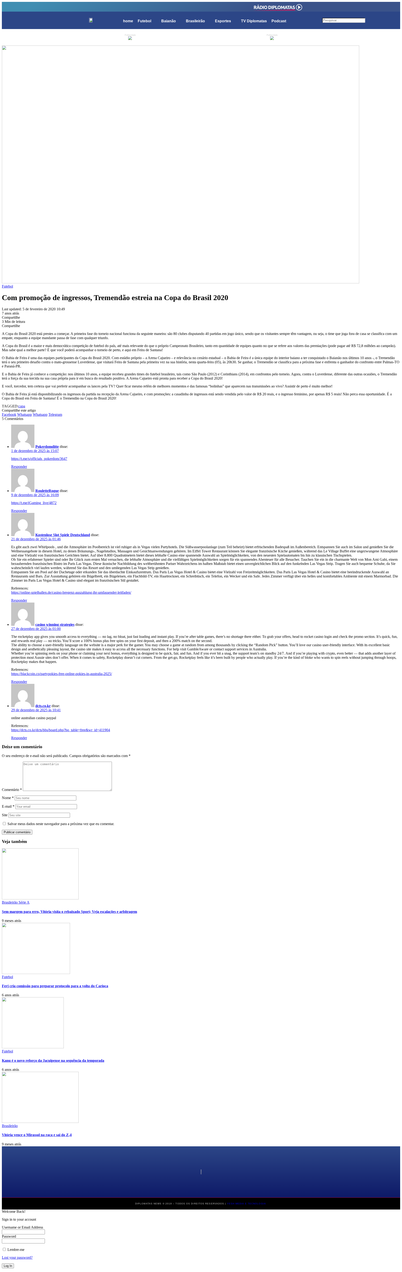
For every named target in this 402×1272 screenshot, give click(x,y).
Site (4, 815)
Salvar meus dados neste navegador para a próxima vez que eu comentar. (60, 824)
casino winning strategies (54, 624)
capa (21, 406)
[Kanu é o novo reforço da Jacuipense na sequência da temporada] (33, 1047)
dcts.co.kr (43, 706)
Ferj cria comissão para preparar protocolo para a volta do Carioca (55, 986)
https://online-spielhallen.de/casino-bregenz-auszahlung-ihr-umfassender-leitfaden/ (71, 592)
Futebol (7, 286)
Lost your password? (17, 1257)
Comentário (12, 790)
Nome (8, 798)
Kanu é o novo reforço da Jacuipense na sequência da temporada (53, 1060)
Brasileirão (10, 1126)
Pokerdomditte (47, 447)
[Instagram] (124, 6)
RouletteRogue (47, 491)
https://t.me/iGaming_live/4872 (34, 503)
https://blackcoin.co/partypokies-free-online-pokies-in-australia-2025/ (61, 674)
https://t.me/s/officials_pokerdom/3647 (39, 459)
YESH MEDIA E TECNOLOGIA (247, 1203)
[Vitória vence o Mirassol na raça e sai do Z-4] (40, 1122)
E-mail (8, 806)
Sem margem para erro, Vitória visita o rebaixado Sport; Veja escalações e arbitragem (69, 912)
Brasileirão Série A (16, 902)
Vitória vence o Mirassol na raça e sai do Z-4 (37, 1135)
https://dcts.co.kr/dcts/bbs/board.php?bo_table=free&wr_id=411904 (60, 730)
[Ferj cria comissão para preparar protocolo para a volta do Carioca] (36, 973)
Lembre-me (15, 1250)
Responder (19, 467)
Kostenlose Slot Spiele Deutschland (62, 535)
